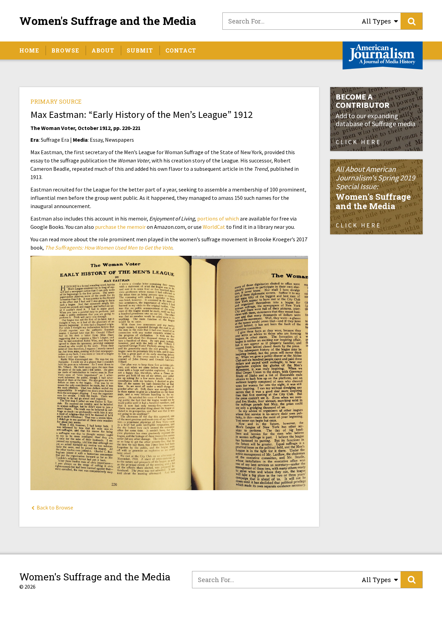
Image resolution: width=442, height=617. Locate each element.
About (103, 50)
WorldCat (214, 226)
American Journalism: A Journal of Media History (383, 55)
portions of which (218, 218)
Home (29, 50)
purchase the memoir (120, 226)
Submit (140, 50)
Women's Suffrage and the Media (107, 21)
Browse (65, 50)
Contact (180, 50)
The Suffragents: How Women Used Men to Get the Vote (108, 247)
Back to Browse (54, 507)
